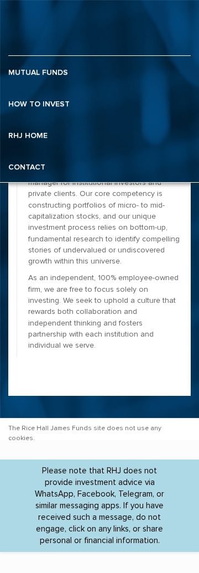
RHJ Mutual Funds (42, 27)
